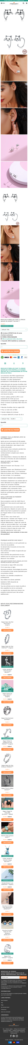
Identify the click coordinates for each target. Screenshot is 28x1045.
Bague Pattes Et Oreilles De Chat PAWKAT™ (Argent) (7, 742)
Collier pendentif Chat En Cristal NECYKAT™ (7, 860)
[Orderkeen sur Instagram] (16, 1036)
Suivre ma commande (5, 1011)
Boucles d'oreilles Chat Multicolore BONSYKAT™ (7, 907)
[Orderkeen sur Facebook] (11, 1036)
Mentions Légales (9, 1028)
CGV (4, 1028)
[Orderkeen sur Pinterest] (13, 1036)
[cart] (26, 3)
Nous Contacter (4, 1000)
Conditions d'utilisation (14, 1031)
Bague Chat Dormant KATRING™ (7, 718)
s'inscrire (23, 977)
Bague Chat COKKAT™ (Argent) (7, 956)
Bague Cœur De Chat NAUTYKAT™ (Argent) (7, 623)
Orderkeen (11, 1039)
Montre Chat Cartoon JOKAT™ (7, 836)
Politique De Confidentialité (19, 1028)
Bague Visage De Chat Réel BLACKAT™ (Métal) (7, 813)
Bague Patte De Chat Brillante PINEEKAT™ (7, 766)
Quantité (3, 343)
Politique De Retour (7, 1030)
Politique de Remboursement (18, 1030)
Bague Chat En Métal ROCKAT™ (7, 789)
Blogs (2, 1004)
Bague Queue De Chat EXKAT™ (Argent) (7, 695)
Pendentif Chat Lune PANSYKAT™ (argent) (7, 883)
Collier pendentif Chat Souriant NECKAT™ (7, 671)
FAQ (2, 1002)
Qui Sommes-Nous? (5, 1007)
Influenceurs (3, 1009)
